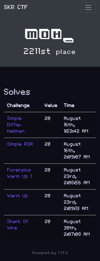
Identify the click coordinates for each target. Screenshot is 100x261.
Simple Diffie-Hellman (16, 125)
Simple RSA (20, 144)
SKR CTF (16, 7)
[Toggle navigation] (88, 7)
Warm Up (17, 195)
